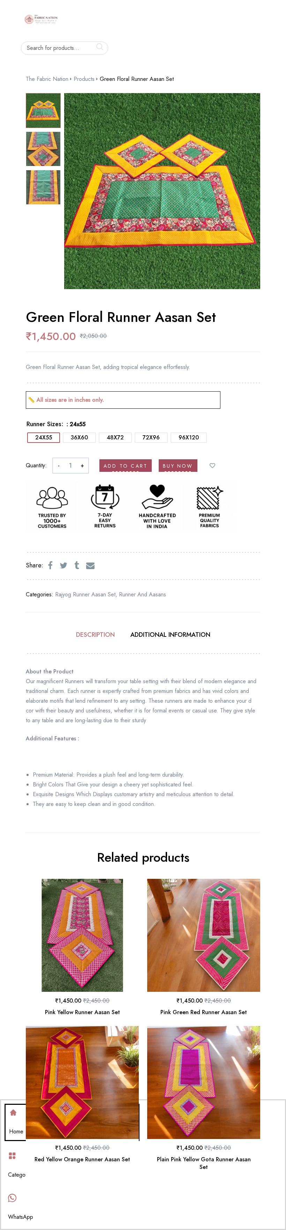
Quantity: (36, 465)
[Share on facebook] (50, 566)
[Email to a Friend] (90, 566)
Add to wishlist (212, 466)
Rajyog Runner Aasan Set (85, 594)
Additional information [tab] (170, 634)
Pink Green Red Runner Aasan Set (203, 1012)
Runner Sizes (44, 424)
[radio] (43, 437)
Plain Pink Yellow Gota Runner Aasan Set (204, 1163)
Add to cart (126, 465)
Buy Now (178, 465)
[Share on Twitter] (63, 566)
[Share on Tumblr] (77, 566)
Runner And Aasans (142, 594)
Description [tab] (95, 634)
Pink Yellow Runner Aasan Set (82, 1012)
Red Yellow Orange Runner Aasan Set (82, 1159)
